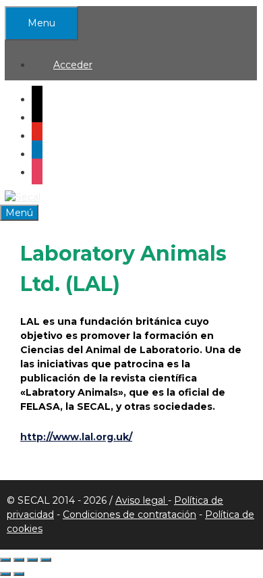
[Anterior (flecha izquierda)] (5, 574)
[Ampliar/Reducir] (5, 560)
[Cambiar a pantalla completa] (18, 560)
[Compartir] (32, 560)
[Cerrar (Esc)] (45, 560)
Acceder (72, 65)
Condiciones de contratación (129, 514)
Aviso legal (141, 500)
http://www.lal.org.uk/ (76, 437)
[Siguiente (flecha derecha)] (18, 574)
